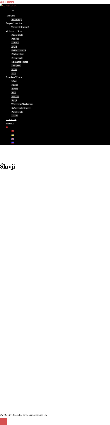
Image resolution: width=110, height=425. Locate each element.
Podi (13, 73)
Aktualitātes (11, 119)
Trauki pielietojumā (20, 27)
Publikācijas (16, 19)
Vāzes (14, 69)
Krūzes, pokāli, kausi (21, 108)
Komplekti (16, 65)
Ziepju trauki (17, 58)
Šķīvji (14, 46)
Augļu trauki (17, 35)
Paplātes (15, 39)
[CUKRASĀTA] (8, 5)
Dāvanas (15, 42)
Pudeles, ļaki (17, 112)
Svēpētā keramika (14, 23)
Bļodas (14, 88)
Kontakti (10, 123)
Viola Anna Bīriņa (14, 31)
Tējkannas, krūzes (19, 62)
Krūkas (14, 85)
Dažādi (14, 115)
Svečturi (15, 96)
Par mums (10, 15)
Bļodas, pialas (17, 54)
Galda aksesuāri (18, 50)
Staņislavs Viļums (14, 77)
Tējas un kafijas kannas (22, 104)
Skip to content (7, 2)
